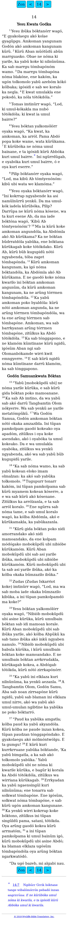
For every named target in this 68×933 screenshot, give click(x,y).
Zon (21, 4)
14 (39, 4)
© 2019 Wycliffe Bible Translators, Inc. (34, 916)
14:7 (16, 884)
